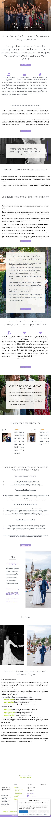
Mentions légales (13, 811)
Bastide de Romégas (8, 701)
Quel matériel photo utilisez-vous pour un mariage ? (12, 588)
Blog (15, 798)
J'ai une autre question (12, 601)
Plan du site (5, 811)
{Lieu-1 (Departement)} (25, 777)
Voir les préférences (43, 811)
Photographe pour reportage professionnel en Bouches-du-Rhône (34, 814)
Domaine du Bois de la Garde (10, 704)
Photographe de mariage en (25, 775)
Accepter (23, 811)
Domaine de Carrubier (9, 699)
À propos (16, 799)
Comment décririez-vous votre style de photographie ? (12, 564)
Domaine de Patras (8, 711)
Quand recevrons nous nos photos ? (13, 599)
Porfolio (16, 796)
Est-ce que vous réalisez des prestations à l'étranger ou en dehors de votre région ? (12, 594)
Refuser (33, 811)
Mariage (17, 795)
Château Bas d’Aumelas (9, 712)
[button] (48, 800)
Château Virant (7, 709)
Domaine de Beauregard (9, 715)
